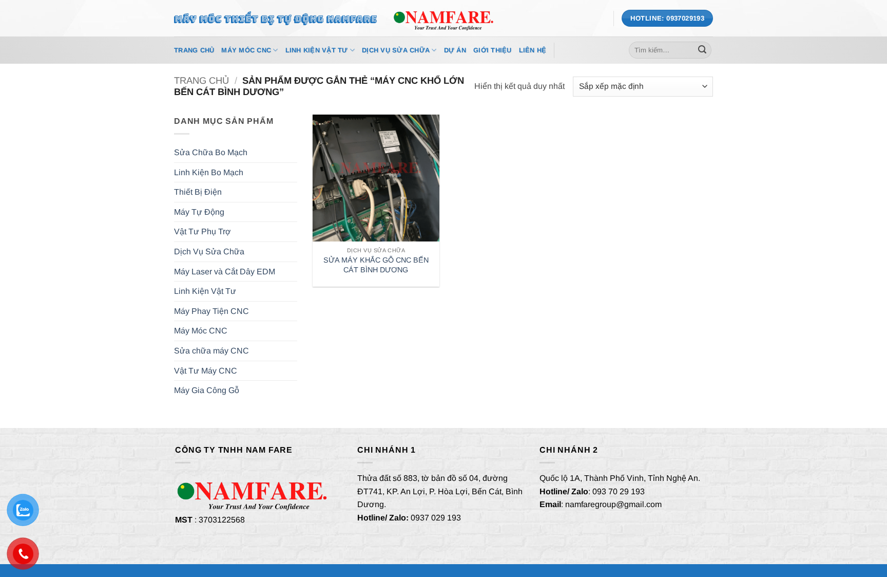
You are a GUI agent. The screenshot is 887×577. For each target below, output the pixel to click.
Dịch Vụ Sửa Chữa (396, 50)
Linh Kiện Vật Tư (316, 50)
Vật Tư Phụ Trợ (202, 231)
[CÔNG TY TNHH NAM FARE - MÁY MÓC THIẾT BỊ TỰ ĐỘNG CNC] (443, 18)
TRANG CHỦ (194, 50)
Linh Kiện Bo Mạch (208, 172)
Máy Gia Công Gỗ (206, 390)
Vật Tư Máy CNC (205, 370)
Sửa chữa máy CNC (211, 350)
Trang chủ (201, 80)
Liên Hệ (533, 50)
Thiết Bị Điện (198, 192)
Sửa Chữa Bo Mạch (210, 152)
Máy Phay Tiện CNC (211, 311)
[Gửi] (702, 50)
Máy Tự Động (199, 212)
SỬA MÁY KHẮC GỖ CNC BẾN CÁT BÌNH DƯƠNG (376, 265)
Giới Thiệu (492, 50)
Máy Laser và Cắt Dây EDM (224, 271)
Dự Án (455, 50)
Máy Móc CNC (246, 50)
